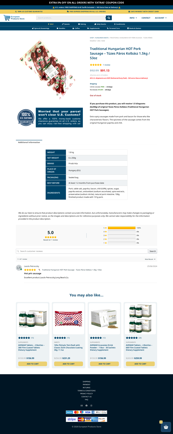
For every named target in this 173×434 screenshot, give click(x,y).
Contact (146, 18)
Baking (83, 24)
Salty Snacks (101, 24)
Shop (92, 38)
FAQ (86, 399)
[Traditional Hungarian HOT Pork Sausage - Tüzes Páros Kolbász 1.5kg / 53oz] (39, 270)
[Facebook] (86, 406)
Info (132, 18)
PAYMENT (86, 384)
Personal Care (114, 28)
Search (153, 251)
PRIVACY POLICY (86, 393)
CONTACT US (86, 396)
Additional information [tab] (29, 142)
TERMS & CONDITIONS (87, 390)
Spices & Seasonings (41, 28)
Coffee (77, 28)
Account (159, 18)
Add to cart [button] (33, 364)
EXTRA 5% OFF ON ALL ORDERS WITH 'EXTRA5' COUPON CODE (86, 2)
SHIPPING (86, 381)
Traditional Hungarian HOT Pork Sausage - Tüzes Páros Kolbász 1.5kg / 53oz (72, 270)
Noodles (61, 28)
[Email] (82, 406)
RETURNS (86, 387)
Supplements (94, 28)
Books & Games (135, 28)
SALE (51, 24)
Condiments (120, 24)
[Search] (109, 18)
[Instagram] (91, 406)
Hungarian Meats (102, 38)
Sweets (67, 24)
